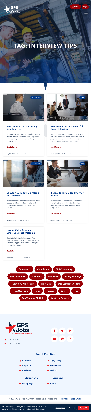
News (37, 291)
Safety (64, 291)
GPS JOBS (37, 276)
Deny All (72, 408)
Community (25, 269)
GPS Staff (53, 276)
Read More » (12, 147)
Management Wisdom (69, 283)
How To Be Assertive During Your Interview (22, 127)
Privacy (64, 398)
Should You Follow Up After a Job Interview (23, 194)
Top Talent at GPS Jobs (33, 298)
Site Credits (76, 398)
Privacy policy (60, 408)
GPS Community (64, 269)
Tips (76, 291)
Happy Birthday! (73, 276)
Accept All (83, 408)
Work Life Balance (60, 298)
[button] (86, 13)
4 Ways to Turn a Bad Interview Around (67, 194)
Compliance (43, 269)
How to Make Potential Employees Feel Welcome (21, 231)
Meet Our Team (20, 291)
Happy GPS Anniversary (22, 283)
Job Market (46, 283)
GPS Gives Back (17, 276)
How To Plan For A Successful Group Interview (66, 127)
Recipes (50, 291)
